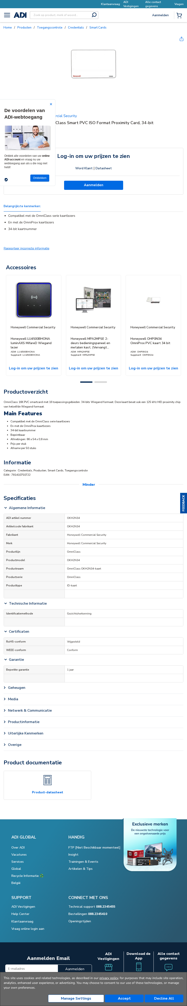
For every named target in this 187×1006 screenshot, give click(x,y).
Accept (124, 998)
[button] (183, 503)
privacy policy (108, 978)
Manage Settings (76, 998)
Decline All (164, 998)
